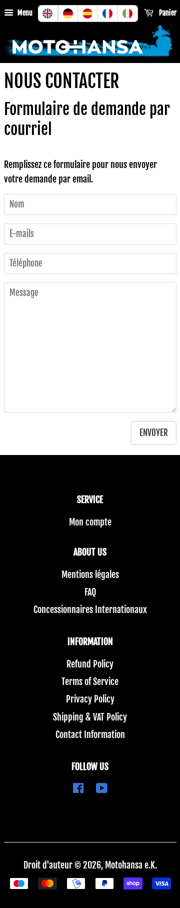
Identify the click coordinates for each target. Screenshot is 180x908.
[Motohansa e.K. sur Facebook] (78, 789)
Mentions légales (90, 574)
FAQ (90, 592)
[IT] (128, 13)
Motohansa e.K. (131, 865)
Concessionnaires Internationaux (90, 609)
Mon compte (90, 522)
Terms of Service (90, 681)
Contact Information (90, 734)
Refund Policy (90, 664)
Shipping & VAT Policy (90, 717)
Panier (167, 12)
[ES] (88, 13)
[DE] (68, 13)
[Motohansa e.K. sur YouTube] (102, 789)
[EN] (48, 13)
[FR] (108, 13)
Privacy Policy (90, 699)
